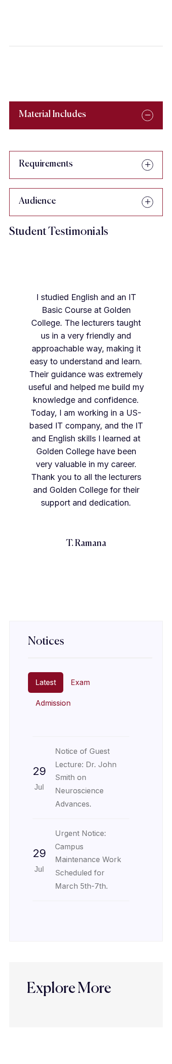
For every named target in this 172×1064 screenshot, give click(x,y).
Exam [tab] (80, 682)
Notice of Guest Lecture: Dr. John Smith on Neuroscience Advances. (86, 777)
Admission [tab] (53, 702)
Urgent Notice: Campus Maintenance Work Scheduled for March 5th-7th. (88, 860)
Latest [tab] (45, 682)
